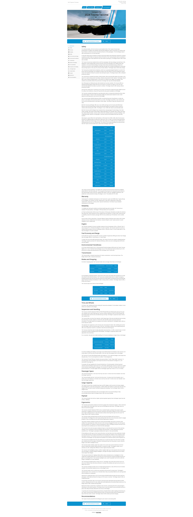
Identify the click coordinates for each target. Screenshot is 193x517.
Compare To (98, 7)
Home (84, 7)
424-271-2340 (123, 3)
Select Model (90, 7)
